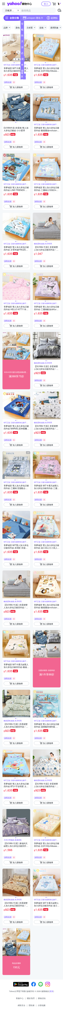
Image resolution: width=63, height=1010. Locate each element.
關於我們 (31, 998)
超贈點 (54, 17)
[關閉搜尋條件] (18, 10)
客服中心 (20, 998)
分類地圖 (41, 1005)
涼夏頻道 (22, 47)
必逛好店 (22, 53)
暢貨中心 (22, 30)
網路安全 (21, 1005)
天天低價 (22, 42)
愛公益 (22, 71)
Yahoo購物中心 (19, 4)
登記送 (22, 24)
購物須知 (42, 998)
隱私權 (31, 1005)
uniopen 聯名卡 (35, 17)
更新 (51, 991)
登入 (46, 3)
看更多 (22, 76)
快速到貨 (22, 36)
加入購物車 (18, 87)
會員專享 (22, 65)
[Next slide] (28, 47)
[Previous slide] (4, 47)
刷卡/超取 (22, 59)
